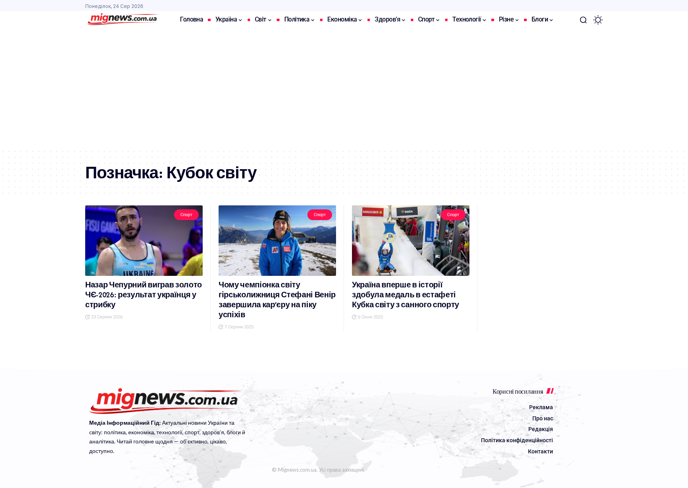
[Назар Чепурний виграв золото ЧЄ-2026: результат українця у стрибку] (144, 240)
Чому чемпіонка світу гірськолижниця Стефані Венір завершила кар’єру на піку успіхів (277, 299)
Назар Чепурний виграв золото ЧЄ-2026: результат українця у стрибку (143, 294)
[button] (583, 20)
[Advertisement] (344, 88)
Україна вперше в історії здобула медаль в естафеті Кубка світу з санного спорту (405, 294)
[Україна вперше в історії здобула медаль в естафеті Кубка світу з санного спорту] (410, 240)
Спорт (186, 214)
